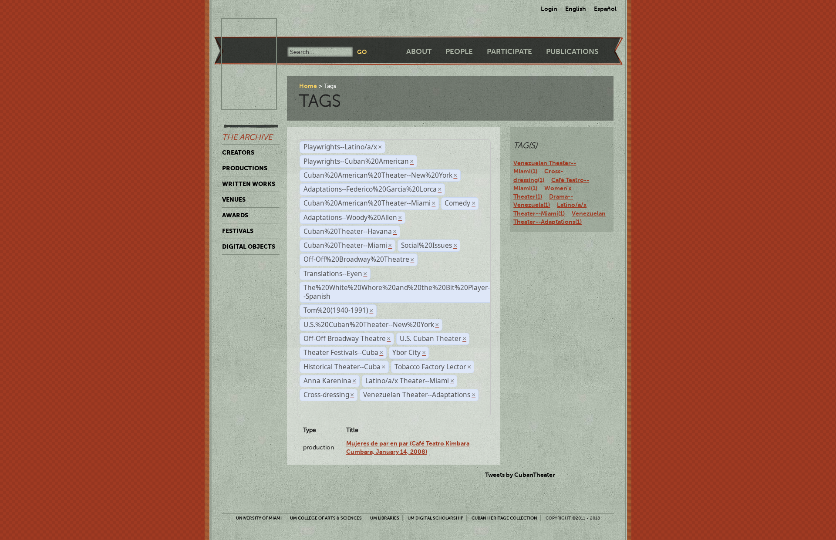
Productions (244, 168)
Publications (572, 51)
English (575, 8)
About (418, 51)
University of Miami (259, 518)
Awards (235, 215)
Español (605, 8)
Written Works (248, 183)
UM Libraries (384, 518)
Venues (234, 199)
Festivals (237, 230)
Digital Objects (248, 246)
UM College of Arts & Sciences (326, 518)
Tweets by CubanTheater (520, 474)
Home (308, 85)
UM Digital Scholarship (435, 518)
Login (549, 8)
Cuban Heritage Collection (504, 518)
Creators (238, 152)
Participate (509, 51)
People (459, 51)
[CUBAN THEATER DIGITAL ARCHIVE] (241, 28)
